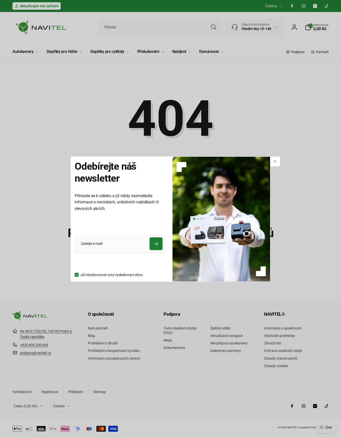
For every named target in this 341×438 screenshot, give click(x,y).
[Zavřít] (275, 161)
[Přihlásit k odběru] (156, 243)
